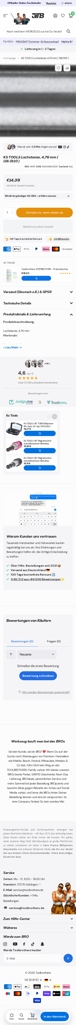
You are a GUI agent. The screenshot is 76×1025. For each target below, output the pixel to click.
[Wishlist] (58, 68)
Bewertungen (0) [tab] (22, 641)
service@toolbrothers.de (26, 908)
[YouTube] (60, 147)
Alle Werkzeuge (5, 15)
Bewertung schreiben (38, 676)
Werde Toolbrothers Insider (22, 950)
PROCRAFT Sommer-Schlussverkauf (37, 41)
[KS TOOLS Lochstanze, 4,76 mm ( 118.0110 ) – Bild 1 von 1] (38, 100)
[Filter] (11, 654)
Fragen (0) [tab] (54, 641)
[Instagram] (64, 147)
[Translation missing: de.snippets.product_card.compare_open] (63, 15)
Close (38, 918)
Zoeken (68, 31)
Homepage (9, 58)
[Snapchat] (42, 944)
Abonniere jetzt (68, 958)
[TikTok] (68, 147)
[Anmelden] (55, 15)
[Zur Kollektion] (54, 416)
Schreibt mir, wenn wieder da (44, 212)
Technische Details (17, 303)
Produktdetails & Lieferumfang (27, 314)
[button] (36, 278)
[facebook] (24, 944)
